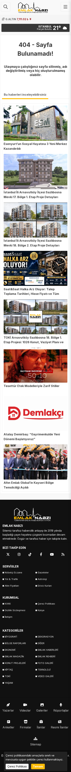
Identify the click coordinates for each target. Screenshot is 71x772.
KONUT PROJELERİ (15, 663)
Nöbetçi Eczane (13, 572)
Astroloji (42, 579)
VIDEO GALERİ (45, 676)
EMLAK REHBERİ (46, 656)
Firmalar (25, 727)
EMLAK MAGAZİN (14, 656)
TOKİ (7, 676)
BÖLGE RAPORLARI (15, 643)
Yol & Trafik (11, 579)
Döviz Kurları (45, 585)
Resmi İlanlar (59, 727)
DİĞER (41, 643)
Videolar (25, 710)
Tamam (38, 766)
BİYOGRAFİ (11, 636)
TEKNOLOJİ (44, 669)
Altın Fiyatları (12, 585)
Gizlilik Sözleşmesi (15, 610)
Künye (41, 610)
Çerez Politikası (46, 603)
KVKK (8, 603)
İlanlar (41, 727)
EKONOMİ (10, 649)
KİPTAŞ (9, 669)
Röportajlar (61, 710)
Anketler (8, 727)
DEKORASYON (46, 636)
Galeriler (42, 710)
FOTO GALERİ (45, 663)
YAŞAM (9, 682)
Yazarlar (8, 710)
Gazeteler (43, 572)
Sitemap (35, 744)
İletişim (8, 617)
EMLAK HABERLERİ (48, 649)
